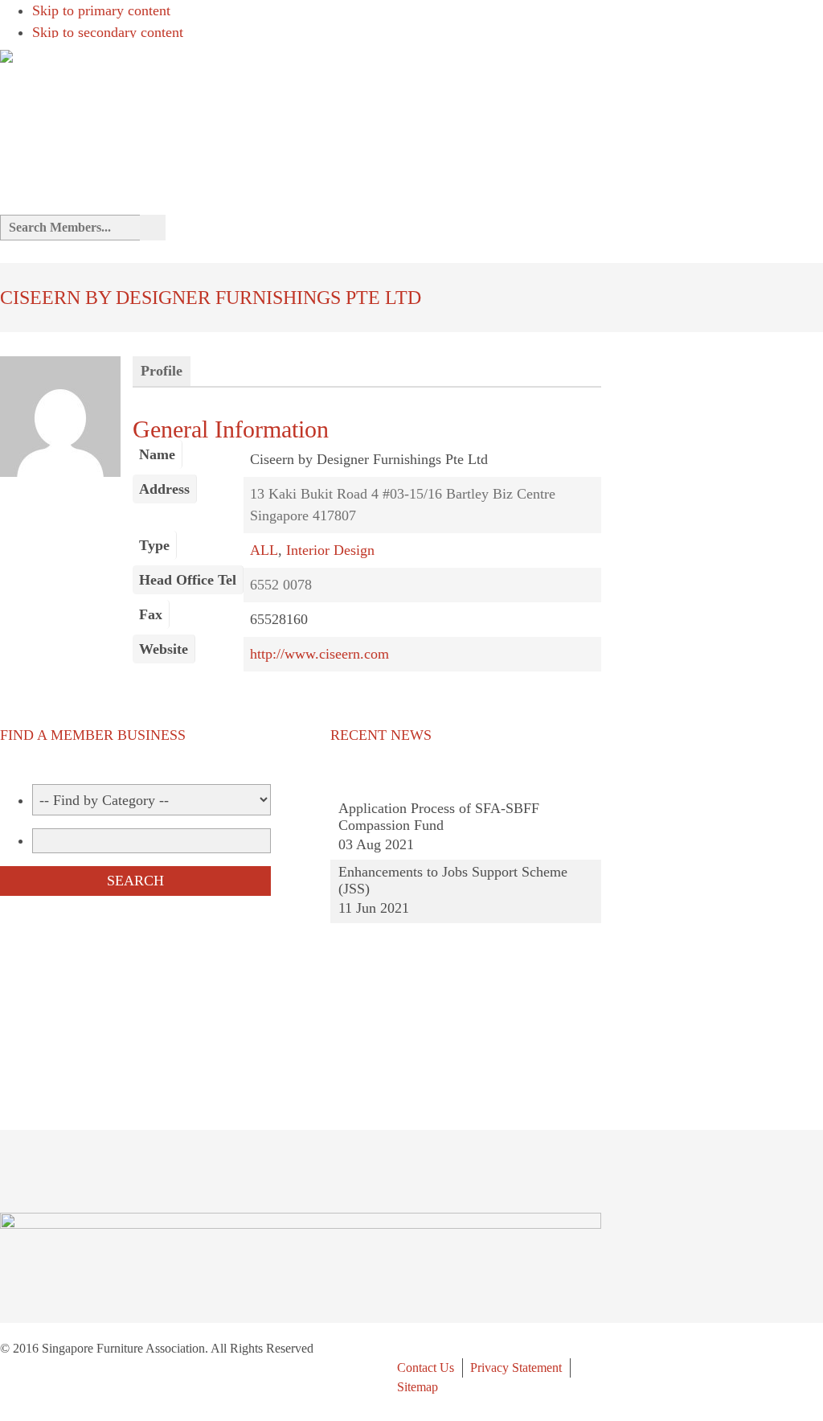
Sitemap (417, 1387)
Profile (161, 371)
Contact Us (425, 1367)
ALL (264, 550)
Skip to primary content (101, 10)
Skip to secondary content (107, 32)
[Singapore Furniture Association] (6, 53)
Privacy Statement (516, 1367)
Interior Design (330, 550)
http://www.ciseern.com (319, 654)
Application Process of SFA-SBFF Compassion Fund (438, 816)
